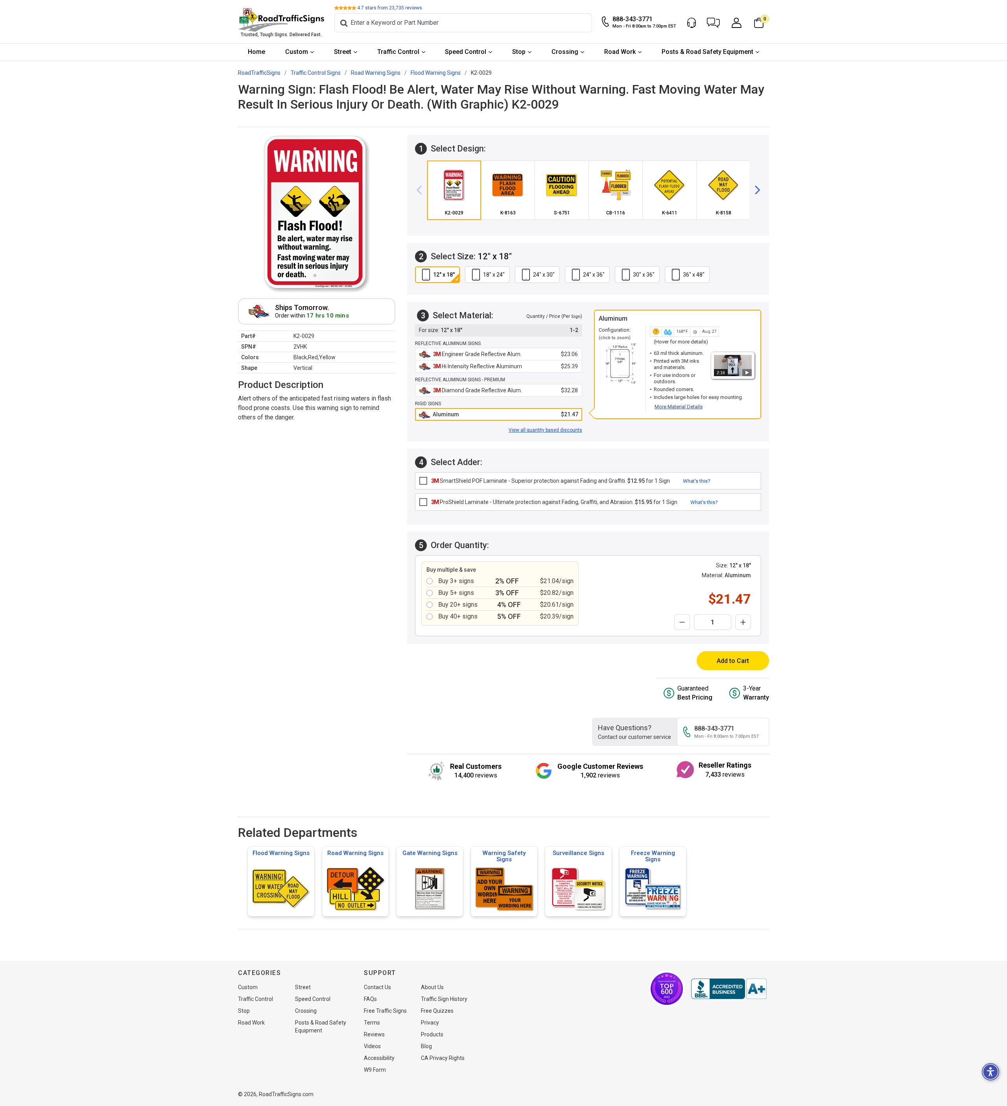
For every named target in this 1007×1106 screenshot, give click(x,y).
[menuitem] (256, 52)
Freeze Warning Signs (653, 856)
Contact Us (377, 987)
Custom (296, 51)
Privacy (430, 1022)
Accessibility (379, 1058)
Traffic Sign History (444, 999)
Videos (372, 1046)
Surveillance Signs (578, 853)
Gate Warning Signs (429, 853)
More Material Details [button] (679, 407)
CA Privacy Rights (443, 1058)
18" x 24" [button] (494, 274)
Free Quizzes (437, 1011)
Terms (372, 1022)
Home (256, 51)
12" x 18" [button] (444, 274)
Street (342, 51)
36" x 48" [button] (694, 274)
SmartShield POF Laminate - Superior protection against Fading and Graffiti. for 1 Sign (550, 481)
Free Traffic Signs (385, 1011)
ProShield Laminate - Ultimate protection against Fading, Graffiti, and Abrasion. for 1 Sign (554, 502)
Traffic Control (398, 51)
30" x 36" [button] (644, 274)
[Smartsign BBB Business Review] (729, 989)
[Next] (754, 190)
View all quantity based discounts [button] (545, 430)
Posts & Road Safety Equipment (707, 51)
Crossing (564, 51)
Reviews (374, 1034)
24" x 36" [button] (594, 274)
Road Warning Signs (355, 853)
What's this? (696, 481)
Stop (519, 51)
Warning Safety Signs (504, 856)
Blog (426, 1046)
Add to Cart (733, 661)
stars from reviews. (390, 8)
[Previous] (422, 190)
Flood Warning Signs (281, 853)
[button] (713, 23)
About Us (432, 987)
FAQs (370, 999)
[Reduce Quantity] (682, 622)
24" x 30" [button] (544, 274)
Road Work (620, 51)
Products (432, 1034)
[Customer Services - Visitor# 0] (691, 23)
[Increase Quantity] (743, 622)
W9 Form (375, 1070)
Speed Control (465, 51)
